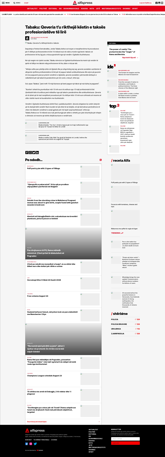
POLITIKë (43, 9)
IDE (60, 9)
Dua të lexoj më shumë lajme (37, 421)
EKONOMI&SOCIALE (71, 9)
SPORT (135, 9)
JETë (98, 9)
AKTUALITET (32, 9)
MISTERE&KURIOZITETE (111, 9)
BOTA (92, 9)
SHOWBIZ (126, 9)
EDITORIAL (53, 9)
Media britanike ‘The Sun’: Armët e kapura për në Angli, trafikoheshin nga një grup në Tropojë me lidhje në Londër (63, 126)
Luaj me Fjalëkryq (145, 3)
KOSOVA (84, 9)
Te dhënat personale (41, 440)
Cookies (54, 440)
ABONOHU (116, 443)
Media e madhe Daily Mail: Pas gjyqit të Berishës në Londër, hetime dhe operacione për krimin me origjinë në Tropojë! (62, 138)
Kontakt (28, 440)
